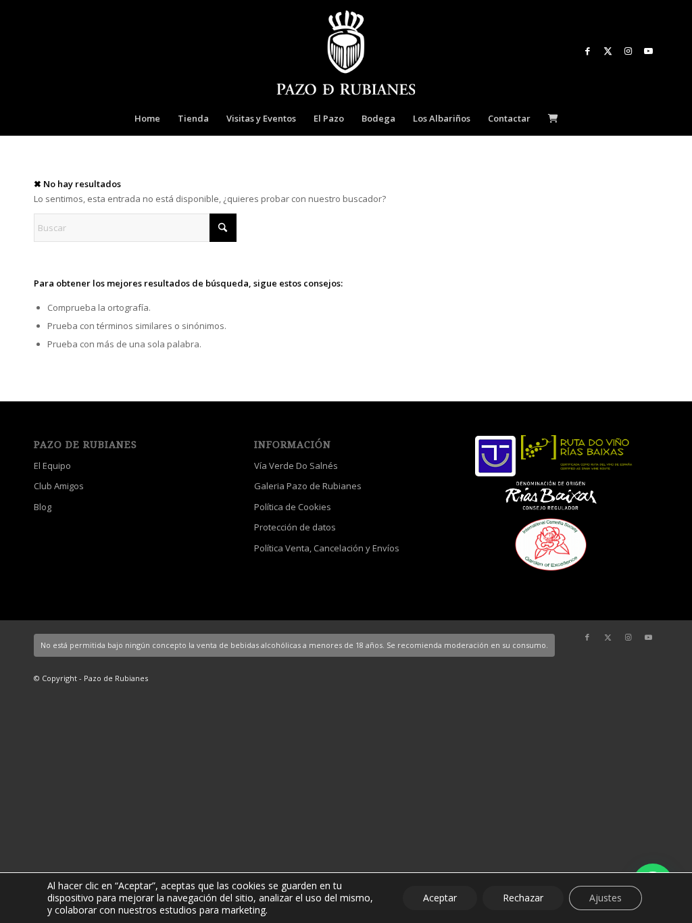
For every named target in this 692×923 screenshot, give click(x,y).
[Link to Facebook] (587, 51)
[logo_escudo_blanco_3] (345, 54)
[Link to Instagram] (628, 51)
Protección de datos (295, 527)
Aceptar (440, 897)
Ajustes (605, 897)
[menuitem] (147, 118)
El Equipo (52, 465)
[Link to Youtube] (648, 51)
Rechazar (523, 897)
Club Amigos (59, 486)
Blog (42, 507)
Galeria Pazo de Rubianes (308, 486)
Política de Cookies (292, 507)
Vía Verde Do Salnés (296, 465)
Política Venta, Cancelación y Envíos (326, 548)
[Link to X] (607, 51)
